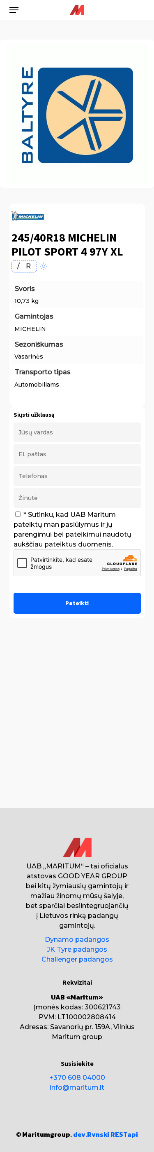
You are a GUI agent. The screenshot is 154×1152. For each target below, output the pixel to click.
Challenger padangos (77, 959)
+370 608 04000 (77, 1078)
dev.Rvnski (91, 1134)
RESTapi (124, 1134)
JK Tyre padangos (77, 949)
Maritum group (77, 1037)
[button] (13, 10)
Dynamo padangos (77, 939)
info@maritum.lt (77, 1087)
